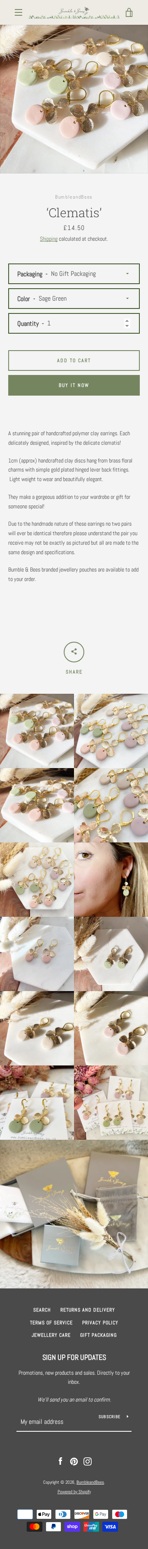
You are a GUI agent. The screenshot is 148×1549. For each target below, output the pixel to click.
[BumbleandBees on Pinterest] (74, 1461)
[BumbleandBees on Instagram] (87, 1461)
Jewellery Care (51, 1335)
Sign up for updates (74, 1357)
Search (42, 1310)
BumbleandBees (90, 1482)
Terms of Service (51, 1322)
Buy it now (74, 385)
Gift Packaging (98, 1335)
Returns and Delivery (87, 1310)
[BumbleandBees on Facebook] (60, 1461)
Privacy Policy (100, 1322)
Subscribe (109, 1416)
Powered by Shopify (74, 1491)
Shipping (49, 238)
